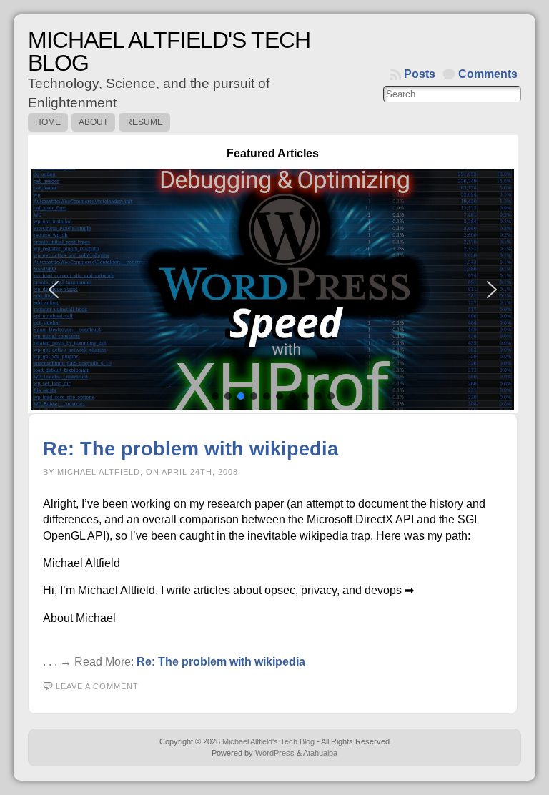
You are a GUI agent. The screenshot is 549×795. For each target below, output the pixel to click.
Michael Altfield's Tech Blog (169, 51)
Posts (419, 74)
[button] (272, 289)
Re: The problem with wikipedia (190, 449)
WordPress (275, 753)
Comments (488, 74)
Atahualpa (320, 753)
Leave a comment (97, 686)
